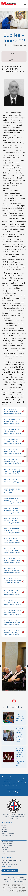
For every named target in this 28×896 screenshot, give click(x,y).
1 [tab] (3, 690)
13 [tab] (11, 692)
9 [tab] (24, 690)
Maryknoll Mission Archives (8, 851)
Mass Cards (4, 849)
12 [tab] (8, 692)
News (15, 53)
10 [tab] (3, 692)
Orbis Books (4, 847)
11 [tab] (6, 692)
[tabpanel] (14, 666)
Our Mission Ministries (7, 841)
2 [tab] (6, 690)
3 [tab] (8, 690)
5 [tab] (14, 690)
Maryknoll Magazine (6, 843)
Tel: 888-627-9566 (6, 866)
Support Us (4, 831)
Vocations (4, 829)
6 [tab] (16, 690)
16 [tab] (19, 692)
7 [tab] (19, 690)
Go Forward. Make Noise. (7, 833)
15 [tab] (16, 692)
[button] (14, 411)
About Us (3, 825)
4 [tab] (11, 690)
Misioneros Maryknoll (6, 845)
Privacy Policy (5, 853)
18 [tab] (24, 692)
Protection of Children (7, 835)
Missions (3, 827)
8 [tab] (21, 690)
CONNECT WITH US (9, 870)
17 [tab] (21, 692)
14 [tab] (14, 692)
